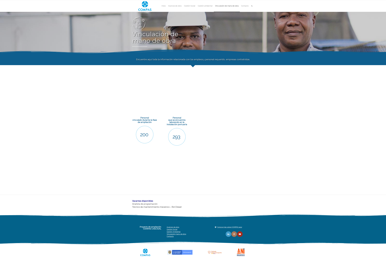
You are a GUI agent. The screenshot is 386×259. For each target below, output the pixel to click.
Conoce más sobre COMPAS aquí (229, 227)
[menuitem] (163, 6)
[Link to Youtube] (240, 234)
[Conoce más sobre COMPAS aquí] (215, 227)
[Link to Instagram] (234, 234)
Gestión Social (172, 229)
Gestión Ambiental (173, 232)
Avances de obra (173, 227)
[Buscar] (252, 6)
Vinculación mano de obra (176, 234)
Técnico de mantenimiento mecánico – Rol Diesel (157, 207)
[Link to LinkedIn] (228, 234)
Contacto (170, 236)
